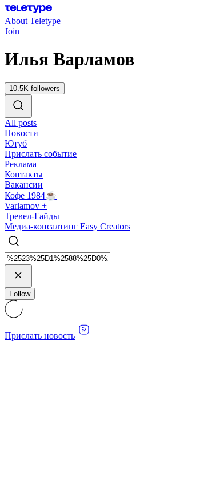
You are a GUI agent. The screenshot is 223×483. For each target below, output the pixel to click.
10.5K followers (34, 88)
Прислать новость (40, 336)
